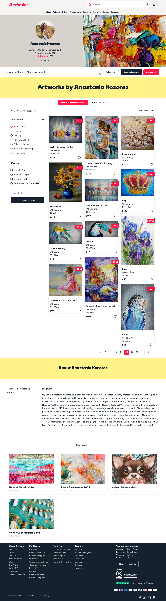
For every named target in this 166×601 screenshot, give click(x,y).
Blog (11, 562)
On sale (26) (20, 170)
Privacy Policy (44, 596)
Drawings (18, 135)
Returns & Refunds (37, 574)
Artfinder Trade (15, 559)
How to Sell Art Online (62, 562)
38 (126, 352)
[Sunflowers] (65, 191)
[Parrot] (137, 315)
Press (11, 552)
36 (116, 352)
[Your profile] (148, 4)
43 (147, 352)
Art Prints (79, 556)
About (30, 72)
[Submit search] (90, 4)
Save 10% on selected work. (73, 102)
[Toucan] (101, 237)
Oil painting (19, 153)
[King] (137, 191)
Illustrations (79, 568)
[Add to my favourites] (79, 157)
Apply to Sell (58, 559)
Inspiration (115, 12)
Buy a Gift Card (35, 549)
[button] (27, 119)
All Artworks (19, 126)
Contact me (151, 72)
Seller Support (59, 556)
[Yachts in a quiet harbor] (65, 138)
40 (137, 352)
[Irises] (137, 249)
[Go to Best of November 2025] (83, 473)
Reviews (21, 72)
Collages (78, 565)
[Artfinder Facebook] (140, 597)
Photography (75, 12)
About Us (13, 549)
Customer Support (37, 577)
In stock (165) (20, 179)
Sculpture (87, 12)
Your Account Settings (38, 562)
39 (132, 352)
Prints (65, 12)
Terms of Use (30, 596)
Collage (106, 12)
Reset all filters (18, 193)
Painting (56, 12)
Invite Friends (34, 559)
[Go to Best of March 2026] (31, 473)
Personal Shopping (37, 556)
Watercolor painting (23, 148)
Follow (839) (111, 72)
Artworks (11, 72)
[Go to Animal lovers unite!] (134, 473)
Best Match (143, 110)
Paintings (18, 131)
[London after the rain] (101, 198)
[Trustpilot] (135, 582)
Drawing (97, 12)
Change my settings (127, 564)
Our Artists (13, 565)
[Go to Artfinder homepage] (18, 4)
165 (54, 53)
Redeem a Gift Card (37, 552)
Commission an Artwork (39, 565)
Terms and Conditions (62, 552)
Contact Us (14, 571)
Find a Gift (33, 568)
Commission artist (131, 72)
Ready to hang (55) (23, 174)
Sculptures (79, 559)
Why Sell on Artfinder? (62, 549)
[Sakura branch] (137, 141)
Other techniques (22, 144)
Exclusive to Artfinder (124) (27, 183)
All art (48, 12)
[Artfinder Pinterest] (154, 597)
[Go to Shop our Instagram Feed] (31, 518)
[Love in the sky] (65, 241)
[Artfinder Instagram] (149, 597)
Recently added (21, 140)
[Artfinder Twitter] (144, 597)
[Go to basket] (154, 4)
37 (121, 352)
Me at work (40, 72)
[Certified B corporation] (126, 574)
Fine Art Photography (84, 552)
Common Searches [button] (17, 574)
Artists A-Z (13, 568)
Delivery (32, 571)
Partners (12, 556)
